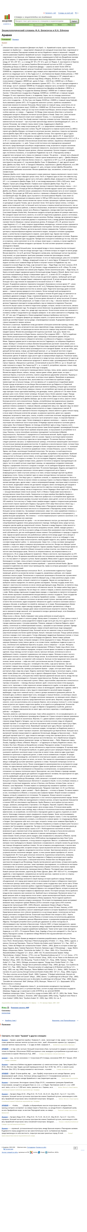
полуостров (6, 1013)
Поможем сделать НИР (20, 1008)
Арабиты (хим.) (10, 1020)
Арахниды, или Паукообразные (63, 1020)
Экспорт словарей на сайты (10, 1152)
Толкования (38, 25)
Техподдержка (31, 1147)
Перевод (15, 39)
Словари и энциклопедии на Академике (33, 17)
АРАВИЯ (5, 1049)
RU (76, 13)
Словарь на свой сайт (65, 13)
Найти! (74, 21)
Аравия (5, 1040)
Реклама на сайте (41, 1147)
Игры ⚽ (70, 25)
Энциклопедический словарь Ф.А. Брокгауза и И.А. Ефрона (23, 25)
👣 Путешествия (8, 1149)
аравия (4, 1058)
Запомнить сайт (50, 13)
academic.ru (7, 24)
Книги (60, 25)
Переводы (49, 25)
